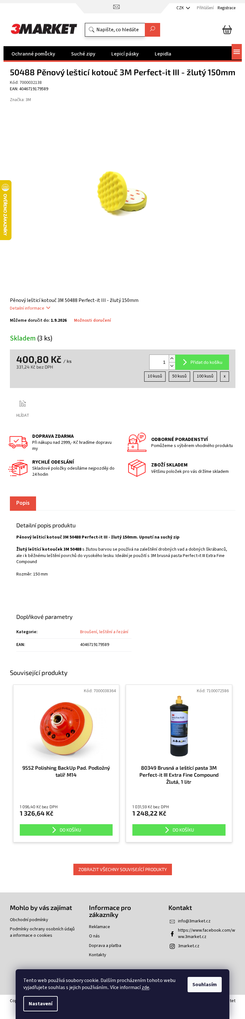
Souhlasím (204, 984)
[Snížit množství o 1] (172, 366)
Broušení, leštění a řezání (104, 632)
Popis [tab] (23, 503)
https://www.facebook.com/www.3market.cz (206, 933)
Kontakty (97, 955)
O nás (94, 936)
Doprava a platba (105, 946)
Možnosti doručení (92, 321)
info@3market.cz (194, 921)
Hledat (152, 30)
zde (145, 987)
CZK (180, 8)
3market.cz (188, 946)
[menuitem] (33, 54)
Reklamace (99, 927)
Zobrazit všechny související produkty (122, 869)
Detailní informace (27, 308)
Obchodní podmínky (29, 920)
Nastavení (40, 1003)
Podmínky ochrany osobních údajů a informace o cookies (42, 932)
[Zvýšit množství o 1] (172, 358)
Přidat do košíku (206, 362)
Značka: (20, 100)
